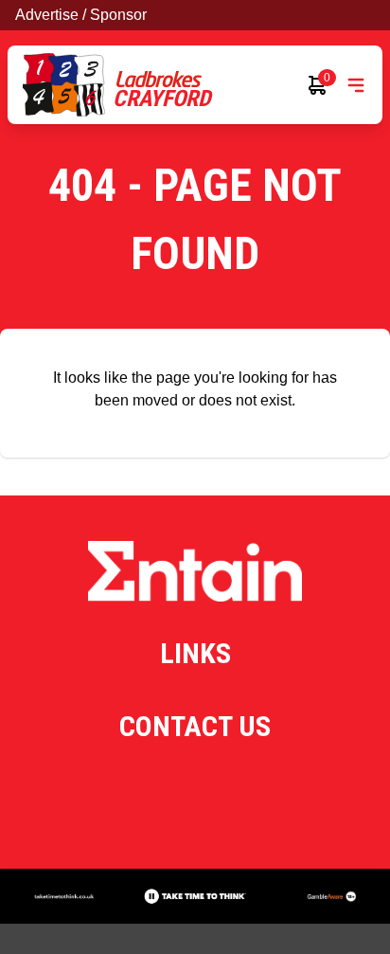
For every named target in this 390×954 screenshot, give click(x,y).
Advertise (47, 15)
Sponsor (118, 15)
